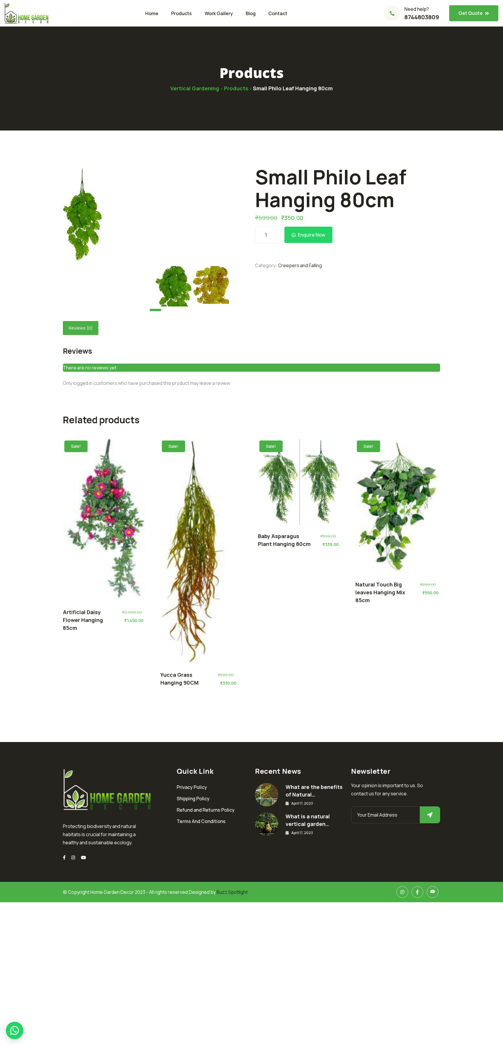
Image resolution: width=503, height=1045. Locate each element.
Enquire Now (311, 235)
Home (151, 13)
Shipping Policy (193, 798)
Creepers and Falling (300, 265)
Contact (277, 13)
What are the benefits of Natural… (314, 790)
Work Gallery (219, 13)
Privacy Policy (192, 787)
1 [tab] (155, 310)
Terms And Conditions (201, 821)
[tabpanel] (174, 286)
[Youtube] (83, 857)
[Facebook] (417, 892)
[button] (14, 1030)
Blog (251, 13)
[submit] (430, 814)
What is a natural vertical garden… (308, 820)
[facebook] (64, 857)
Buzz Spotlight (232, 892)
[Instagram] (73, 857)
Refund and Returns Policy (206, 810)
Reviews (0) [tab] (81, 328)
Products (181, 13)
